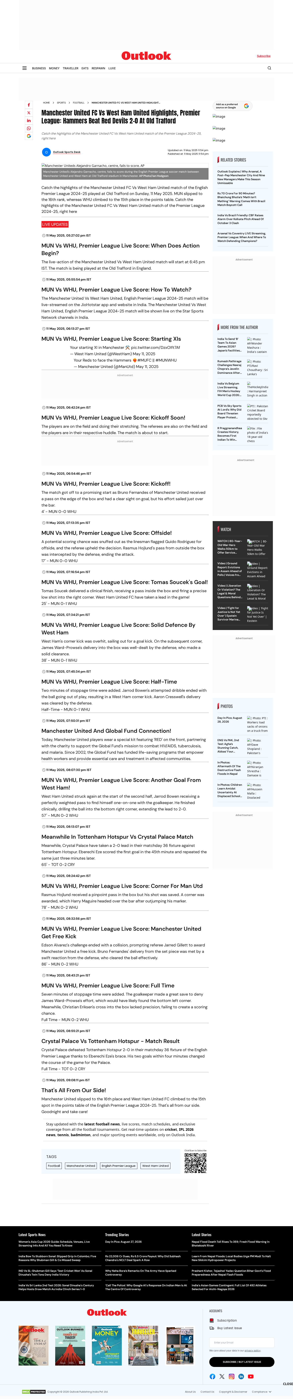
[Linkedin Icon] (241, 1376)
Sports (61, 102)
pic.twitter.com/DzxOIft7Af (155, 347)
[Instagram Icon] (231, 1376)
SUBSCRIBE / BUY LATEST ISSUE (242, 1361)
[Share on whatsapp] (29, 128)
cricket (171, 1129)
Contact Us (207, 1391)
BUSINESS (39, 68)
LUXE (112, 68)
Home (46, 102)
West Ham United (155, 1166)
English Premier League (119, 1166)
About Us (190, 1391)
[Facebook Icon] (212, 1376)
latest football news (102, 1124)
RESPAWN (98, 68)
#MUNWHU (166, 360)
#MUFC (144, 360)
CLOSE (288, 1384)
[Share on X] (29, 112)
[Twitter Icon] (222, 1376)
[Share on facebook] (29, 105)
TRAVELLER (70, 68)
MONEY (54, 68)
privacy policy (252, 1350)
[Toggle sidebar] (24, 68)
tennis (63, 1134)
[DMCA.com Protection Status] (34, 1391)
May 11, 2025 (144, 353)
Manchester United (81, 1166)
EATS (85, 68)
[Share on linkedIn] (29, 120)
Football (79, 102)
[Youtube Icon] (251, 1376)
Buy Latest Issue (229, 1328)
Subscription (227, 1320)
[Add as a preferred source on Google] (29, 136)
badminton (80, 1134)
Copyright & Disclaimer (233, 1391)
